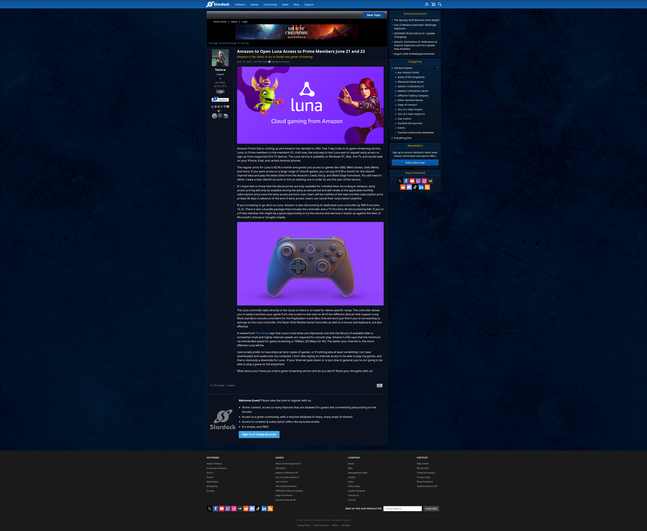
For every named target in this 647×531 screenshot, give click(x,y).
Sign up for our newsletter (363, 508)
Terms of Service (321, 525)
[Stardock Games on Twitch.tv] (418, 181)
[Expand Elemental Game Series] (395, 82)
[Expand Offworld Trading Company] (395, 96)
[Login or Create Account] (426, 4)
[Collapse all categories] (438, 67)
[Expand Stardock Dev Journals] (395, 123)
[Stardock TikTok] (415, 187)
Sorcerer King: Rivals (285, 499)
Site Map (345, 525)
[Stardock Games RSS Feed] (427, 187)
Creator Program (356, 490)
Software (240, 4)
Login (245, 21)
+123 (220, 91)
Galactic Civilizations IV (286, 472)
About (351, 463)
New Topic (374, 15)
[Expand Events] (395, 128)
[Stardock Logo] (218, 4)
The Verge (262, 333)
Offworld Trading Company (289, 490)
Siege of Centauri (283, 495)
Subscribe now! (415, 162)
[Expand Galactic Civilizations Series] (395, 91)
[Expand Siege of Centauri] (395, 105)
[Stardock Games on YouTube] (412, 181)
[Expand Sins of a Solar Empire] (395, 109)
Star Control (281, 481)
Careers (352, 477)
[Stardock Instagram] (424, 181)
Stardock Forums (280, 61)
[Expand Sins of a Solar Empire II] (395, 114)
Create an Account (426, 472)
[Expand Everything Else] (392, 138)
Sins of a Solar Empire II (287, 477)
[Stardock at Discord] (409, 187)
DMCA (335, 525)
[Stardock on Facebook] (406, 181)
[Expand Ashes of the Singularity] (395, 77)
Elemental (280, 468)
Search (234, 21)
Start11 (210, 472)
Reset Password (425, 481)
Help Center (423, 463)
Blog (296, 4)
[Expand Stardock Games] (392, 68)
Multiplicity (212, 486)
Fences (210, 477)
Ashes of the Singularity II (288, 463)
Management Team (357, 472)
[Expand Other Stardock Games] (395, 100)
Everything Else (226, 43)
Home (212, 43)
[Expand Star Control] (395, 119)
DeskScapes (212, 481)
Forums (352, 499)
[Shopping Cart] (433, 4)
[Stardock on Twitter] (400, 181)
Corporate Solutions (217, 468)
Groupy (210, 490)
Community (270, 4)
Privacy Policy (303, 525)
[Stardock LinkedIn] (421, 187)
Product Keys (423, 477)
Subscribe (431, 508)
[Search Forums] (439, 4)
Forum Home (220, 21)
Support (309, 4)
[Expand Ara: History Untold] (395, 73)
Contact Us (353, 495)
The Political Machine (286, 486)
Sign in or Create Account (259, 434)
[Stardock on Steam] (430, 181)
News (285, 4)
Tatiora (220, 70)
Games (254, 4)
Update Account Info (427, 486)
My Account (423, 468)
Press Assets (354, 486)
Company (354, 457)
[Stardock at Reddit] (403, 187)
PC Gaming (243, 43)
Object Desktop (214, 463)
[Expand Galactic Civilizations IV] (395, 86)
